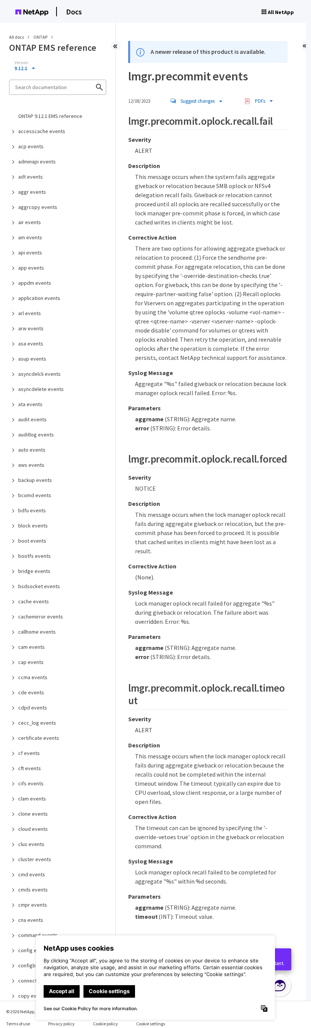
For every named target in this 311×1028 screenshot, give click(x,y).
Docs (74, 11)
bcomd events (34, 495)
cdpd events (32, 707)
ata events (30, 404)
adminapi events (37, 161)
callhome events (37, 631)
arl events (29, 313)
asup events (32, 358)
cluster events (34, 859)
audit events (32, 419)
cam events (31, 646)
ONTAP (40, 37)
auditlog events (36, 434)
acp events (31, 146)
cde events (31, 692)
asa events (30, 343)
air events (29, 222)
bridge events (34, 571)
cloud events (33, 829)
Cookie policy (105, 1023)
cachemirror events (40, 616)
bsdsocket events (39, 586)
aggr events (32, 191)
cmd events (31, 874)
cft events (29, 768)
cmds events (33, 889)
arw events (31, 328)
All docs (16, 37)
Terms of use (18, 1023)
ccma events (32, 677)
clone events (33, 813)
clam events (32, 798)
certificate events (38, 738)
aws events (31, 464)
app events (31, 267)
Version (21, 62)
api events (30, 252)
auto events (32, 449)
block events (33, 525)
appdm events (34, 282)
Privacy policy (61, 1023)
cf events (29, 753)
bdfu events (32, 510)
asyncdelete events (41, 389)
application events (39, 298)
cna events (30, 920)
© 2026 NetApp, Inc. (24, 1011)
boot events (32, 540)
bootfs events (34, 555)
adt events (30, 176)
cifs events (31, 783)
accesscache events (41, 131)
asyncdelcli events (39, 373)
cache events (33, 601)
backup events (35, 480)
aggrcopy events (37, 207)
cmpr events (32, 904)
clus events (31, 844)
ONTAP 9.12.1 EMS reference (50, 116)
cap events (31, 662)
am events (30, 237)
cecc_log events (37, 722)
